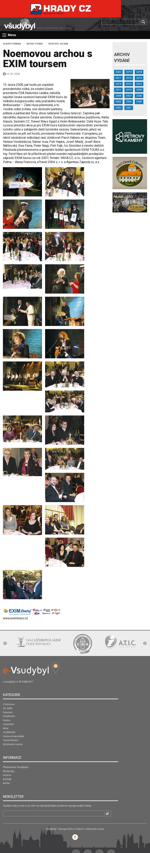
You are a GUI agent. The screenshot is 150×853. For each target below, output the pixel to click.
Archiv (6, 783)
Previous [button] (5, 643)
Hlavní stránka (12, 44)
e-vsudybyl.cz (10, 681)
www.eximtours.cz (15, 618)
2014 (118, 83)
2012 (139, 83)
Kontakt (7, 779)
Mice (5, 728)
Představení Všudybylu (15, 767)
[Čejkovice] (129, 173)
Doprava (7, 712)
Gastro (7, 720)
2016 (128, 77)
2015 (139, 77)
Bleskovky (8, 771)
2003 (139, 101)
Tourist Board (10, 740)
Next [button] (145, 643)
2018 (139, 71)
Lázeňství (8, 724)
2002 (118, 107)
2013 (128, 83)
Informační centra (13, 744)
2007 (128, 95)
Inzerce (7, 775)
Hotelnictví (9, 716)
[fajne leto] (129, 202)
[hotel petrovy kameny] (129, 136)
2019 (128, 71)
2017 (118, 77)
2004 (128, 101)
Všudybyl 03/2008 (58, 44)
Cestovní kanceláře (13, 736)
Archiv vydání (35, 44)
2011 (118, 89)
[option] (38, 642)
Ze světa (7, 708)
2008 (118, 95)
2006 (139, 95)
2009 (139, 89)
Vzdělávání (9, 732)
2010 (128, 89)
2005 (118, 101)
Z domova (8, 704)
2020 (118, 71)
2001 (128, 107)
